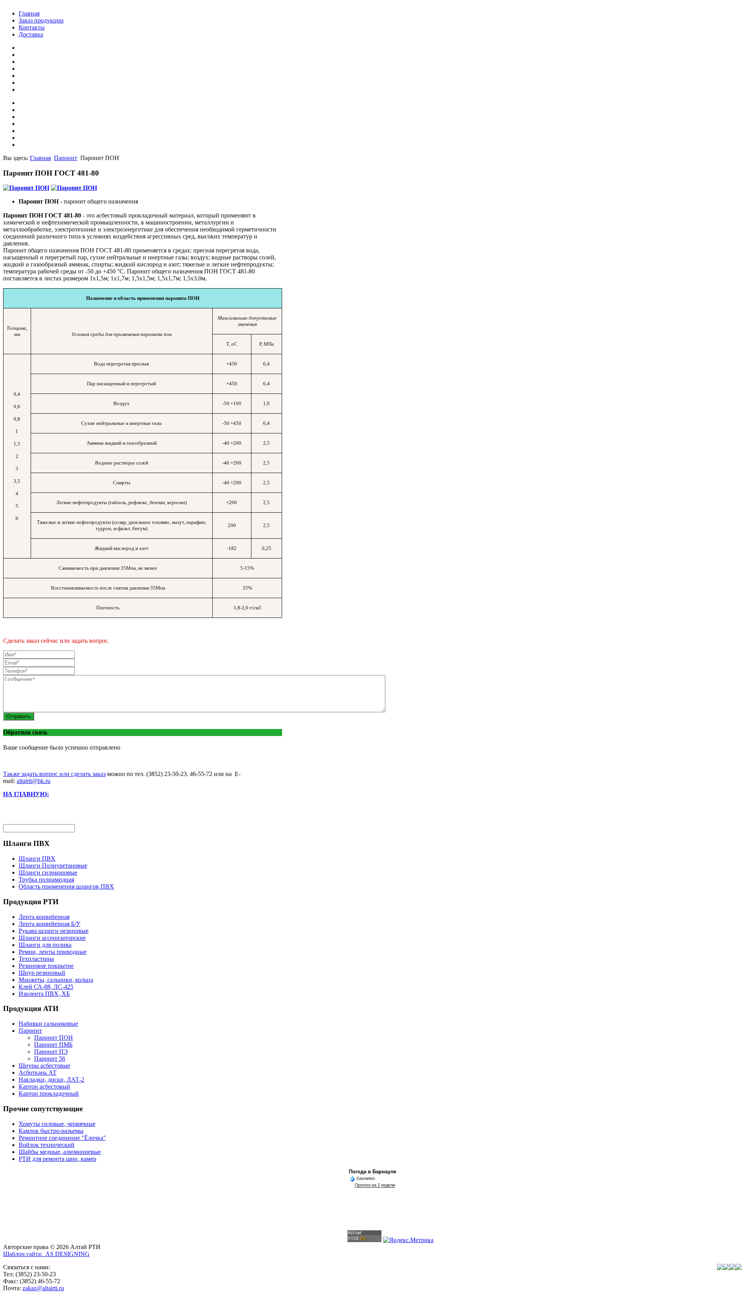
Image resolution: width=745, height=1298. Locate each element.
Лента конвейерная (44, 916)
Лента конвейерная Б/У (49, 923)
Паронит (65, 158)
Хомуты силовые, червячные (57, 1124)
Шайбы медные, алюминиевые (60, 1151)
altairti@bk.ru (33, 781)
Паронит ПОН (53, 1037)
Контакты (32, 27)
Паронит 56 (49, 1058)
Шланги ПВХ (37, 858)
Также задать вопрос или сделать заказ (54, 774)
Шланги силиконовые (48, 872)
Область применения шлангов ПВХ (66, 886)
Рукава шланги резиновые (53, 930)
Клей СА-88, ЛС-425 (46, 986)
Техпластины (36, 958)
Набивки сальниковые (48, 1023)
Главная (29, 13)
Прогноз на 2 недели (375, 1185)
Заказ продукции (41, 20)
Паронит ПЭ (51, 1051)
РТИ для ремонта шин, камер (57, 1158)
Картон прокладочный (49, 1093)
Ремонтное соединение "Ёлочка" (62, 1137)
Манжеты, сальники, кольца (56, 979)
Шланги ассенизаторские (52, 937)
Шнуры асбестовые (44, 1065)
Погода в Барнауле (372, 1171)
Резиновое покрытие (46, 965)
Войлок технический (46, 1144)
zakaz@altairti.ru (43, 1288)
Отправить (18, 716)
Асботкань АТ (38, 1072)
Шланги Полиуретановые (53, 865)
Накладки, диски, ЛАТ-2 (51, 1079)
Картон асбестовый (44, 1086)
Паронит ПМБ (53, 1044)
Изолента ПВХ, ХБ (44, 993)
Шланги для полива (45, 944)
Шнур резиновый (42, 972)
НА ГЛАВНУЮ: (26, 794)
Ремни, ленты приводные (53, 951)
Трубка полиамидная (46, 879)
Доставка (31, 34)
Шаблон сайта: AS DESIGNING (46, 1254)
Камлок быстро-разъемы (51, 1130)
